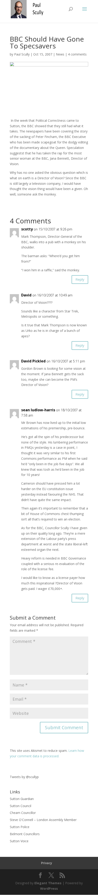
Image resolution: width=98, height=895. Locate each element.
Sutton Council (20, 806)
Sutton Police (19, 827)
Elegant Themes (48, 883)
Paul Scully (22, 54)
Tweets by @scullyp (24, 777)
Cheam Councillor (23, 813)
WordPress (49, 888)
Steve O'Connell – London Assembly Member (43, 820)
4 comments (77, 54)
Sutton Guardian (22, 799)
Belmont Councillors (25, 834)
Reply (79, 279)
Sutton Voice (19, 841)
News (60, 54)
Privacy (46, 863)
